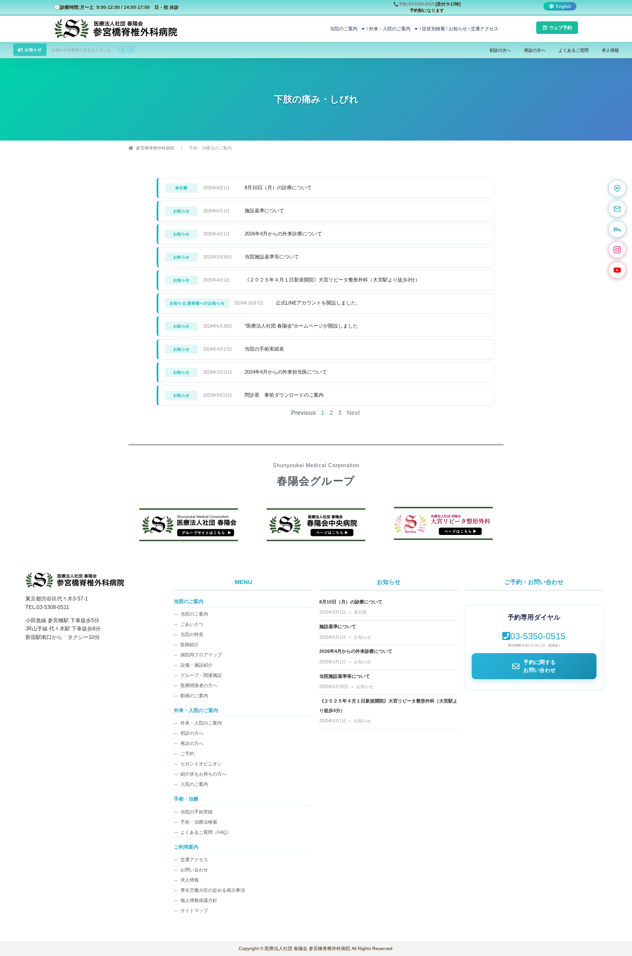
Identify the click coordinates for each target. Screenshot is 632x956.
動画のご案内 (194, 695)
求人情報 (610, 50)
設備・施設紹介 (196, 665)
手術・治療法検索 (198, 822)
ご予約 (187, 753)
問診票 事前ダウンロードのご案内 (284, 395)
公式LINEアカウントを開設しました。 (318, 302)
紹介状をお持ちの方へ (203, 774)
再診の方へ (534, 50)
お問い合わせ (194, 869)
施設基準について (264, 210)
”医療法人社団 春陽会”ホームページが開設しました (301, 326)
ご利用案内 (186, 847)
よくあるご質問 (574, 50)
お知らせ (458, 28)
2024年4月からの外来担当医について (286, 372)
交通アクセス (484, 28)
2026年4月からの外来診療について (283, 233)
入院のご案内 (194, 784)
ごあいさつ (191, 624)
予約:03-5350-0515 (417, 4)
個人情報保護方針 (198, 900)
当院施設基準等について (272, 256)
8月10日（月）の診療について (278, 187)
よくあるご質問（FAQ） (205, 832)
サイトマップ (194, 910)
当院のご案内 (343, 28)
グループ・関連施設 (201, 675)
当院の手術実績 (196, 812)
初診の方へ (500, 50)
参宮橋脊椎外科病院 (155, 148)
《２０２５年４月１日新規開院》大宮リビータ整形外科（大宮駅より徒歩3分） (332, 279)
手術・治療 (186, 799)
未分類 (360, 612)
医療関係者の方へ (198, 685)
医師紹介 (189, 644)
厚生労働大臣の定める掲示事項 (212, 890)
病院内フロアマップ (201, 654)
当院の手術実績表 (264, 349)
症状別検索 (433, 28)
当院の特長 (191, 634)
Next (353, 412)
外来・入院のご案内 (389, 28)
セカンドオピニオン (201, 763)
